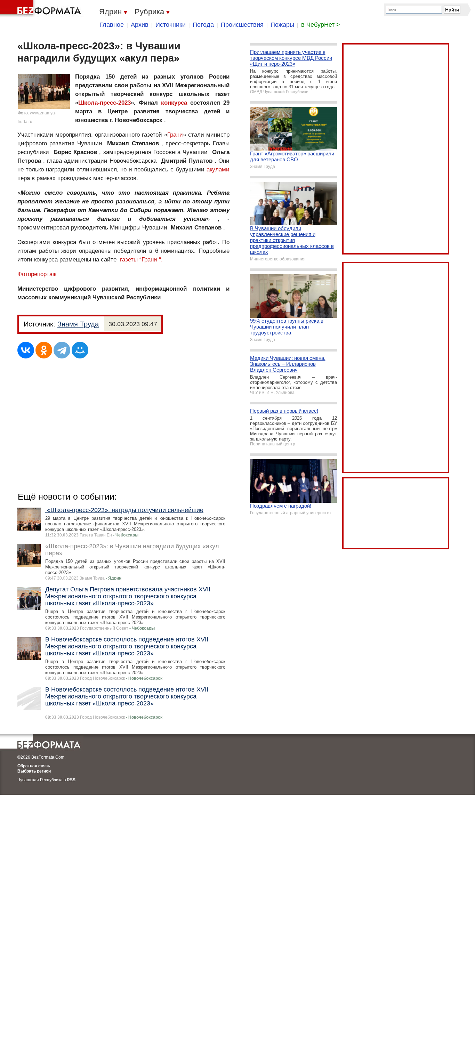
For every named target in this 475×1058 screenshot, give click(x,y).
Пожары (282, 24)
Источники (170, 24)
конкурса (174, 102)
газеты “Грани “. (141, 259)
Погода (203, 24)
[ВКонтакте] (25, 350)
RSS (71, 779)
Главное (111, 24)
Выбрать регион (34, 771)
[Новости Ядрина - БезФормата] (41, 8)
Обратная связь (33, 766)
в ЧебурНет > (320, 24)
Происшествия (242, 24)
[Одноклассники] (43, 350)
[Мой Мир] (80, 350)
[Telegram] (62, 350)
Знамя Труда (78, 324)
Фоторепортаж (36, 274)
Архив (139, 24)
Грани (175, 134)
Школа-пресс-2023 (104, 102)
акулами (218, 169)
